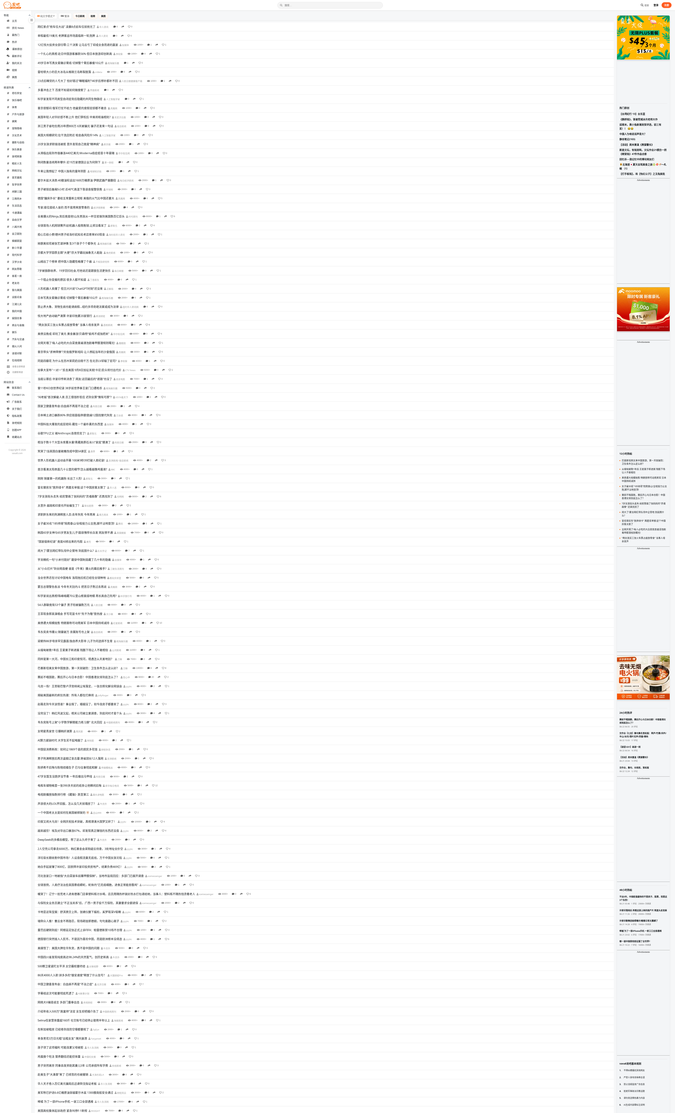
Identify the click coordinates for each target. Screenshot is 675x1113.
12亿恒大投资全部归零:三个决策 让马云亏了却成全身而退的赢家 (78, 45)
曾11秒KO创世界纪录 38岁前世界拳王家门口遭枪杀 (70, 388)
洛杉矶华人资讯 (116, 234)
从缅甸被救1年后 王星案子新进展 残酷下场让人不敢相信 (73, 650)
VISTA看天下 (121, 397)
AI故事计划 (83, 993)
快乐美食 (17, 149)
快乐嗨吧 (17, 100)
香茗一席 (17, 276)
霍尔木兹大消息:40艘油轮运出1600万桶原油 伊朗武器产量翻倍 (77, 180)
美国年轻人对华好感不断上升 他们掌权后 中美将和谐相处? (74, 117)
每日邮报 (119, 270)
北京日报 (101, 984)
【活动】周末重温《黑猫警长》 (636, 144)
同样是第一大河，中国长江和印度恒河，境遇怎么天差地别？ (76, 659)
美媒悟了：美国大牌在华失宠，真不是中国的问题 (68, 948)
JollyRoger (102, 695)
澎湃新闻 (111, 758)
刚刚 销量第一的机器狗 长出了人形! (60, 478)
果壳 (88, 541)
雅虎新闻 (110, 252)
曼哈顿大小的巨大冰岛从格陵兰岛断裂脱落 (64, 72)
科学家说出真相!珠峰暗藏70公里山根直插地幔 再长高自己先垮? (77, 596)
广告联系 (17, 401)
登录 (656, 5)
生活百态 (17, 205)
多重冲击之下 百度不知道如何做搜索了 (62, 90)
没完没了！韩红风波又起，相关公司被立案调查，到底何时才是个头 (80, 713)
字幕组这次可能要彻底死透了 (56, 993)
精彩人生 (17, 163)
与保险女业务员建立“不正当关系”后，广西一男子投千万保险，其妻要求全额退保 (88, 903)
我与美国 (17, 290)
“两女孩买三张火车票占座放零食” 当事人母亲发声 (68, 325)
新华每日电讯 (112, 785)
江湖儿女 (17, 304)
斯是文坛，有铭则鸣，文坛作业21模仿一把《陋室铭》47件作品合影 (643, 151)
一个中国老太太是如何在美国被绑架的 (61, 813)
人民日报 (98, 605)
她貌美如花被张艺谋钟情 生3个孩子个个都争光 (67, 243)
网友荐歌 (17, 269)
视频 (14, 70)
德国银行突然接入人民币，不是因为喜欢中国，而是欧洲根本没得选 (80, 939)
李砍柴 (119, 54)
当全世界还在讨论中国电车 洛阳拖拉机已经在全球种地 (72, 578)
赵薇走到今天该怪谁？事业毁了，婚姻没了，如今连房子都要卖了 (78, 704)
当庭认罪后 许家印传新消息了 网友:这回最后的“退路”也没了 (75, 379)
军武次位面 (120, 117)
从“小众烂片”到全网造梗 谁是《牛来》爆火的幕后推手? (72, 569)
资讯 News (18, 28)
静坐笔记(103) (627, 139)
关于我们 (17, 408)
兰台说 (119, 415)
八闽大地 (17, 226)
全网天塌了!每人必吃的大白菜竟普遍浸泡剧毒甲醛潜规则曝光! (76, 343)
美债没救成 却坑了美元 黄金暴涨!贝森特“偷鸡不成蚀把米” (73, 334)
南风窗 (79, 731)
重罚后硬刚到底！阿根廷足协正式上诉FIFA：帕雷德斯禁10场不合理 (80, 930)
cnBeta (98, 72)
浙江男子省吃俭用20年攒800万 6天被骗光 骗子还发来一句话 (75, 126)
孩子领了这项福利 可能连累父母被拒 (60, 1047)
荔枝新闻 (107, 325)
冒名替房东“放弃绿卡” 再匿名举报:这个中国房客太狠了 (72, 487)
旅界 (92, 451)
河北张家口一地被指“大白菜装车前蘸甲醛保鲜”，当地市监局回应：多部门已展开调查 (91, 876)
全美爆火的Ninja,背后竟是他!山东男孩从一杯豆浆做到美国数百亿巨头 (81, 216)
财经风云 (121, 1092)
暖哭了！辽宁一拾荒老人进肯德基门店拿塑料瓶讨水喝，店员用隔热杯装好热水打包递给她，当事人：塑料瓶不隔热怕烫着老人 (116, 894)
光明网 (120, 496)
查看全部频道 (18, 366)
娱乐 (14, 332)
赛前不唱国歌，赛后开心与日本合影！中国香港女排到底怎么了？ (78, 677)
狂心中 (126, 677)
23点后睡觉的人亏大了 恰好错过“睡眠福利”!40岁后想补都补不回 (78, 81)
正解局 (109, 288)
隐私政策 (17, 415)
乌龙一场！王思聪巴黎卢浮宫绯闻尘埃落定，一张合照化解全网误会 (80, 686)
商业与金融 (18, 325)
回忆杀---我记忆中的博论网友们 (636, 159)
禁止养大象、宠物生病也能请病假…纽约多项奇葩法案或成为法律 (78, 307)
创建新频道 (17, 372)
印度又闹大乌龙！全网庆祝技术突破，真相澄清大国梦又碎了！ (77, 822)
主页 (14, 20)
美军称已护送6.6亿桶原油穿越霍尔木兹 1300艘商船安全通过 (75, 1093)
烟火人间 (17, 346)
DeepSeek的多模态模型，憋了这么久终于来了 (67, 840)
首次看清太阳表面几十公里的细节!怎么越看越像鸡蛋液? (72, 469)
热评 (14, 42)
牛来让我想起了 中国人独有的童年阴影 (62, 171)
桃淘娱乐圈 (113, 63)
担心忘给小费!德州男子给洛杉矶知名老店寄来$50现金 (71, 234)
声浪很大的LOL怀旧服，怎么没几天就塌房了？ (67, 804)
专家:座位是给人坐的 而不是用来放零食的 (64, 207)
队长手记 (102, 550)
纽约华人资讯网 (130, 306)
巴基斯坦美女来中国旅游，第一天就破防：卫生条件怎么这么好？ (78, 668)
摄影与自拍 (18, 142)
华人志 (113, 487)
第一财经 (109, 162)
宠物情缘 (17, 128)
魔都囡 (122, 343)
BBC (112, 469)
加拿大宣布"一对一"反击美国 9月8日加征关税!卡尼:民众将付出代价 (79, 370)
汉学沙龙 (17, 261)
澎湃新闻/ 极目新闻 (118, 460)
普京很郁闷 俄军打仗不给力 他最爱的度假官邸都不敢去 (72, 108)
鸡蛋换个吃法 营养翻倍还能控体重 (59, 1057)
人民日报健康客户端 (131, 81)
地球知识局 (95, 171)
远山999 (96, 812)
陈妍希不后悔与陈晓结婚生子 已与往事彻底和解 (67, 767)
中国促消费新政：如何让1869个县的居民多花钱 (67, 749)
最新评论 (17, 56)
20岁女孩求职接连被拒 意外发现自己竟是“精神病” (69, 144)
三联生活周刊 (117, 568)
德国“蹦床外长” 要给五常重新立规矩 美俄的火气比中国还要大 (76, 198)
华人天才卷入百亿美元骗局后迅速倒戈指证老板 (67, 1084)
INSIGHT (95, 1110)
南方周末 (103, 514)
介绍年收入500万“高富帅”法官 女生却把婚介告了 (68, 1011)
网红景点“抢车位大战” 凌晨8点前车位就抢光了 (66, 27)
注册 (666, 5)
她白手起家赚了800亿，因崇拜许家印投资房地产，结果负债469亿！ (80, 867)
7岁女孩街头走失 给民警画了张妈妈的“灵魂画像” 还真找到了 (75, 496)
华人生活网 (93, 1047)
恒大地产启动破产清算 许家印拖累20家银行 (65, 316)
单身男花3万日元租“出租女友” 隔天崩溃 (62, 1038)
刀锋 (119, 659)
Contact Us (18, 394)
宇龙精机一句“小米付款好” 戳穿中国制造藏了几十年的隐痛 (74, 560)
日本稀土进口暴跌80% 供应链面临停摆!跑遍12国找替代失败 (75, 415)
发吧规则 (17, 422)
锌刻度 (90, 740)
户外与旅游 (18, 114)
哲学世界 (17, 184)
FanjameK (95, 1038)
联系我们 (17, 387)
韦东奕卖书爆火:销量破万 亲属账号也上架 (64, 632)
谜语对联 (17, 353)
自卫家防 (17, 233)
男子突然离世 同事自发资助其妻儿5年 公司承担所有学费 (73, 1065)
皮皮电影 (120, 379)
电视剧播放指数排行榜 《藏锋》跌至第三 (63, 794)
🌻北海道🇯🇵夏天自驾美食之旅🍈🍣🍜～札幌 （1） (642, 166)
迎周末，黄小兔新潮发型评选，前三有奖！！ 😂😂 (640, 126)
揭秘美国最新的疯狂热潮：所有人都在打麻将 (66, 695)
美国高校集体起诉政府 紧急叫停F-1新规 (62, 1111)
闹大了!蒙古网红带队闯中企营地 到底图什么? (66, 551)
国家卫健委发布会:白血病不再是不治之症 (63, 406)
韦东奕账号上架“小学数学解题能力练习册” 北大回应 (70, 722)
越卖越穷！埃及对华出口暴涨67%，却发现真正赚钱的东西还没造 (78, 831)
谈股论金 (17, 297)
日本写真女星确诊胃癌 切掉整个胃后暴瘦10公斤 (68, 298)
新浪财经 (100, 316)
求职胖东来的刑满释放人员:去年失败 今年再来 (66, 514)
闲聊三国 (17, 191)
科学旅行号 (126, 596)
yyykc (128, 686)
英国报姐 (121, 532)
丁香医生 (94, 279)
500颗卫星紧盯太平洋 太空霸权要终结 (61, 966)
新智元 (113, 225)
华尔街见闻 (124, 153)
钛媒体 (125, 45)
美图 (14, 77)
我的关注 (17, 63)
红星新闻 (117, 623)
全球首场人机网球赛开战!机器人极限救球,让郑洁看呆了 (72, 225)
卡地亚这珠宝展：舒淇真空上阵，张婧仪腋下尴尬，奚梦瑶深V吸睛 (79, 912)
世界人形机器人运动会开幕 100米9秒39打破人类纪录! (71, 460)
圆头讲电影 (98, 794)
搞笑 (14, 121)
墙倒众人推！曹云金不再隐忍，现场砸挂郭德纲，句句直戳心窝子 (78, 921)
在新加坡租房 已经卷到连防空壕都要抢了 (63, 1029)
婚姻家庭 (17, 240)
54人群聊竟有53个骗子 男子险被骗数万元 (64, 605)
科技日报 (97, 406)
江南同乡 (17, 198)
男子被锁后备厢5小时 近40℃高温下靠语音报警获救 (70, 189)
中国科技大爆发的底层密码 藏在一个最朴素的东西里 (70, 424)
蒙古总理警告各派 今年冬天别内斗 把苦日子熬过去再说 (72, 587)
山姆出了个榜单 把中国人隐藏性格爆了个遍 (65, 261)
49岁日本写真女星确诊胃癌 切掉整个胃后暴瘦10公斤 (71, 63)
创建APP (16, 430)
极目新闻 (121, 126)
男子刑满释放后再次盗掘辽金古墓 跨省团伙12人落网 (70, 758)
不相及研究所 (102, 261)
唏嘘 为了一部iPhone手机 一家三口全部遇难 (65, 1102)
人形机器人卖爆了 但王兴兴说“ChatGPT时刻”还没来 (70, 289)
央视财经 (87, 1002)
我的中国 (17, 311)
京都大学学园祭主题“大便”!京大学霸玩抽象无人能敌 (70, 253)
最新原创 (17, 49)
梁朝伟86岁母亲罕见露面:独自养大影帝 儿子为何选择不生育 (75, 641)
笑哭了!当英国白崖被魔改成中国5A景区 (62, 451)
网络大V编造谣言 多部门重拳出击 (58, 1002)
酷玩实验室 (115, 578)
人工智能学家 (113, 99)
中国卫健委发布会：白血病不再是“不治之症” (65, 984)
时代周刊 (133, 216)
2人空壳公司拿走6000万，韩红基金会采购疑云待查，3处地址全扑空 (80, 849)
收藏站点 (17, 437)
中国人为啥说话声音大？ (633, 134)
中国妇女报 (90, 1056)
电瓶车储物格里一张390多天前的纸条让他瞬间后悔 (69, 785)
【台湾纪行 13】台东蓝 (632, 113)
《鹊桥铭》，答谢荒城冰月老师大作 (638, 119)
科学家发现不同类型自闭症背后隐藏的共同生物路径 (70, 99)
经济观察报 (99, 207)
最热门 (15, 35)
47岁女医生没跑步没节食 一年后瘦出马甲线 (65, 776)
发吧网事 (17, 156)
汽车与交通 (18, 339)
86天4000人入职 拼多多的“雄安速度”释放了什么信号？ (72, 975)
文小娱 (109, 614)
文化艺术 (17, 135)
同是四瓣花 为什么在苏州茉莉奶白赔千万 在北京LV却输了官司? (77, 361)
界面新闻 (94, 90)
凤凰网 (113, 108)
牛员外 (103, 803)
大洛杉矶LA (98, 1074)
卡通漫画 (17, 212)
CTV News (130, 370)
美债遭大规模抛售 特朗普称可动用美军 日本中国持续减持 (73, 623)
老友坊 (15, 283)
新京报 (107, 144)
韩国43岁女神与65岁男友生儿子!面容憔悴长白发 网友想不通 (75, 533)
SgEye (95, 1029)
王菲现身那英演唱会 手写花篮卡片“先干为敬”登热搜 (70, 614)
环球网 (109, 189)
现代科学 (17, 254)
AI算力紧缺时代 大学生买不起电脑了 (60, 740)
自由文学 (17, 219)
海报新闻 (118, 1020)
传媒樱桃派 (107, 767)
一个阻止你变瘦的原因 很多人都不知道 (62, 280)
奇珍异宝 (17, 93)
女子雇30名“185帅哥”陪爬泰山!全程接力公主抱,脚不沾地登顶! (76, 523)
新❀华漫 (17, 247)
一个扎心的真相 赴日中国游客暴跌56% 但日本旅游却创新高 (75, 54)
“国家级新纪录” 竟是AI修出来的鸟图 (60, 541)
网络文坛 (17, 170)
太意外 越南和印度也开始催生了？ (59, 505)
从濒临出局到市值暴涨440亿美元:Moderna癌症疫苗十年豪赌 (76, 153)
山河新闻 (116, 650)
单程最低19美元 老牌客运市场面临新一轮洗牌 (66, 36)
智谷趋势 (89, 505)
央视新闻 (116, 1065)
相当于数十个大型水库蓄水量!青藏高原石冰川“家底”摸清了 (74, 442)
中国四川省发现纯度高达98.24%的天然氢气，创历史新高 (73, 957)
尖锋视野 (93, 966)
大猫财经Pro (116, 975)
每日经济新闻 (126, 180)
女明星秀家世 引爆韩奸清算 (55, 731)
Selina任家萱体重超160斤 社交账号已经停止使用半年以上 (74, 1020)
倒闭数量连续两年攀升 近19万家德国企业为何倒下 (69, 162)
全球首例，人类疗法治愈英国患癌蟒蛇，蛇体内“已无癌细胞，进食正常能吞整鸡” (88, 885)
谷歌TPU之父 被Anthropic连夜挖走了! (62, 433)
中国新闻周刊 (113, 722)
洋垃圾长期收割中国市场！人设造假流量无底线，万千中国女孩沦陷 (80, 858)
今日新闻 (80, 16)
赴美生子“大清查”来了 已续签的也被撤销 (63, 1074)
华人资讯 (103, 26)
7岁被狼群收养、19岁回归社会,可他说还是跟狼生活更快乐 (74, 271)
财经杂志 (105, 749)
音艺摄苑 (17, 177)
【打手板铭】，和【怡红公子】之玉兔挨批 (642, 173)
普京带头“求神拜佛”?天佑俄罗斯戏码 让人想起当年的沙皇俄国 (76, 352)
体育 (14, 107)
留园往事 (17, 318)
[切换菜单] (31, 20)
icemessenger (154, 876)
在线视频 (17, 360)
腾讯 (120, 523)
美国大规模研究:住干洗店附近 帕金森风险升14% (68, 135)
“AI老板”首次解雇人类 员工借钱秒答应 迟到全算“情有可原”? (75, 397)
